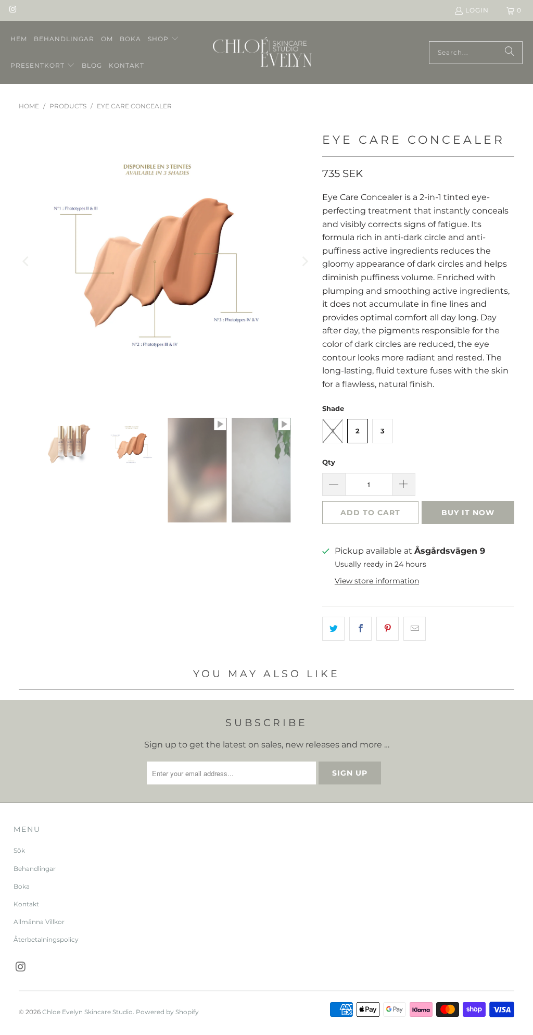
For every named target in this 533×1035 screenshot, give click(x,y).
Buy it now (467, 512)
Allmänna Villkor (39, 922)
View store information (377, 581)
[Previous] (26, 261)
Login (477, 10)
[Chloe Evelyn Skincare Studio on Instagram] (12, 10)
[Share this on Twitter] (333, 629)
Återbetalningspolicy (46, 939)
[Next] (304, 261)
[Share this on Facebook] (360, 629)
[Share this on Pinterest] (387, 629)
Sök (19, 850)
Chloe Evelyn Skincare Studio (87, 1012)
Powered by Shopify (167, 1012)
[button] (163, 39)
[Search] (510, 52)
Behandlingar (35, 868)
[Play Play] (165, 261)
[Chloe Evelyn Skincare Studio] (262, 52)
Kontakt (26, 904)
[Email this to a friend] (414, 629)
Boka (22, 886)
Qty (328, 462)
